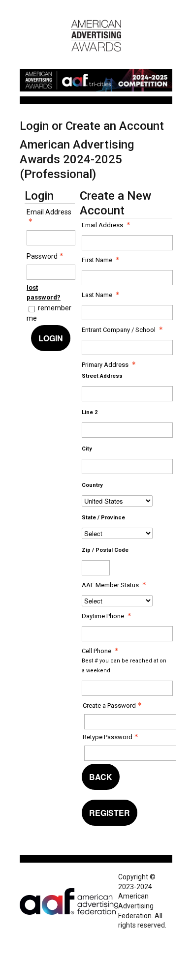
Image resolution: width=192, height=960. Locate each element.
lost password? (44, 292)
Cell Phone (96, 651)
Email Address (49, 212)
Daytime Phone (103, 616)
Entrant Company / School (119, 329)
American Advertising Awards (96, 56)
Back (100, 776)
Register (109, 812)
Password (42, 256)
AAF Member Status (110, 585)
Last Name (97, 295)
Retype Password (107, 737)
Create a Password (109, 705)
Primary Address (105, 364)
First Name (97, 260)
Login (50, 338)
